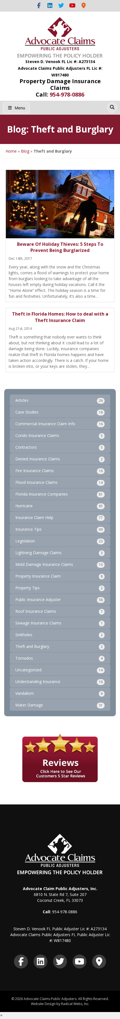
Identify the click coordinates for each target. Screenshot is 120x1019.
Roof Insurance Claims (35, 611)
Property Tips (27, 587)
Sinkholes (23, 634)
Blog (25, 151)
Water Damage (29, 705)
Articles (21, 400)
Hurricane (24, 505)
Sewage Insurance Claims (38, 623)
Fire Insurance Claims (34, 470)
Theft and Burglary (32, 646)
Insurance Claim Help (34, 517)
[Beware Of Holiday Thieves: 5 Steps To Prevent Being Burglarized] (60, 204)
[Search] (112, 107)
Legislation (25, 541)
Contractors (26, 447)
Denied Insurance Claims (37, 459)
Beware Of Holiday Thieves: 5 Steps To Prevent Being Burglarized (60, 247)
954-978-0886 (67, 94)
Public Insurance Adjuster (38, 599)
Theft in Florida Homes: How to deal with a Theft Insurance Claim (60, 317)
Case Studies (27, 412)
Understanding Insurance (37, 681)
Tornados (24, 658)
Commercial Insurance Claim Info (45, 423)
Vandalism (24, 693)
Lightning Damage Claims (38, 552)
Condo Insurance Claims (37, 435)
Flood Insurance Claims (36, 482)
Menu (19, 107)
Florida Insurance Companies (41, 494)
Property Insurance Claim (38, 576)
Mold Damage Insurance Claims (44, 564)
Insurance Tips (28, 529)
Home (11, 151)
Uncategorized (28, 669)
